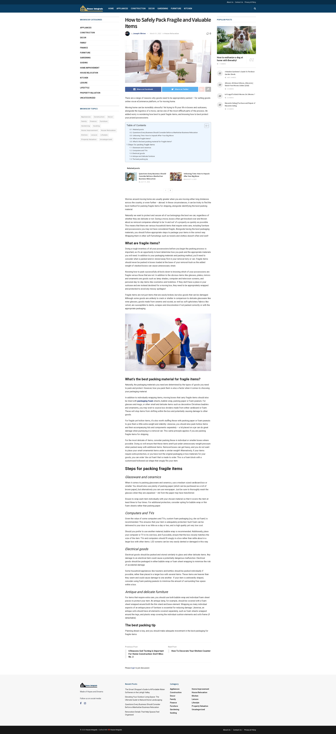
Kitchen (188, 8)
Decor (151, 8)
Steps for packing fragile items (141, 145)
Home (111, 8)
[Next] (170, 190)
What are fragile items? (142, 138)
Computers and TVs (139, 150)
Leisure (83, 83)
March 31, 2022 (155, 33)
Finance (84, 48)
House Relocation (171, 33)
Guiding (84, 63)
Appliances (122, 8)
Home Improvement (89, 68)
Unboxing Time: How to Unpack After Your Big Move (153, 135)
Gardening (163, 8)
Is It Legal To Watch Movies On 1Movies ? (240, 94)
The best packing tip (140, 159)
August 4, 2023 (190, 179)
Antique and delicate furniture (143, 156)
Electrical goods (138, 153)
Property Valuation (90, 93)
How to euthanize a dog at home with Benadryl (230, 59)
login (133, 668)
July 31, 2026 (145, 182)
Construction (138, 8)
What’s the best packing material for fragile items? (152, 141)
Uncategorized (87, 98)
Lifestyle (84, 88)
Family (83, 43)
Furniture (176, 8)
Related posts (138, 129)
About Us (230, 2)
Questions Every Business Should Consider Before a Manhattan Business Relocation (165, 132)
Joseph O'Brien (139, 33)
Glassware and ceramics (141, 148)
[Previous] (166, 190)
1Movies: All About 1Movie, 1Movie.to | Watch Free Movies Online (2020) (239, 84)
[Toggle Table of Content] (205, 126)
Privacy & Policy (250, 2)
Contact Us (239, 2)
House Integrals (91, 730)
